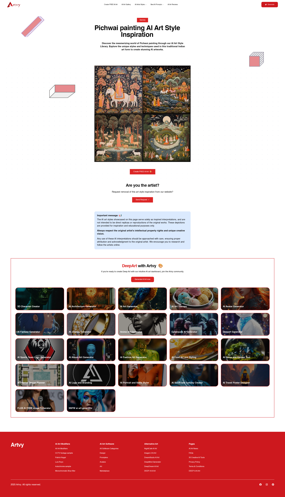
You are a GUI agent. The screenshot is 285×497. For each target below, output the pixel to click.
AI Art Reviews (173, 4)
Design (102, 453)
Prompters (104, 458)
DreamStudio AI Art (151, 458)
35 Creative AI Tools (197, 458)
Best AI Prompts (156, 4)
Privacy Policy (194, 462)
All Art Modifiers (61, 449)
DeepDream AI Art (151, 466)
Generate (271, 4)
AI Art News (193, 449)
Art (101, 466)
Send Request (142, 200)
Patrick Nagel (60, 458)
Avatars (103, 462)
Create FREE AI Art (111, 4)
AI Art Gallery (126, 4)
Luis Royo (59, 462)
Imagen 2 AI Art (150, 453)
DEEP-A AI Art (150, 471)
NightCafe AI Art (150, 449)
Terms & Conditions (196, 466)
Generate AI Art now (142, 279)
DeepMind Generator (152, 462)
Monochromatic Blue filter (65, 471)
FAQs (191, 453)
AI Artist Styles (140, 4)
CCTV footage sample (64, 453)
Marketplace (104, 471)
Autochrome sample (63, 466)
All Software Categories (109, 449)
